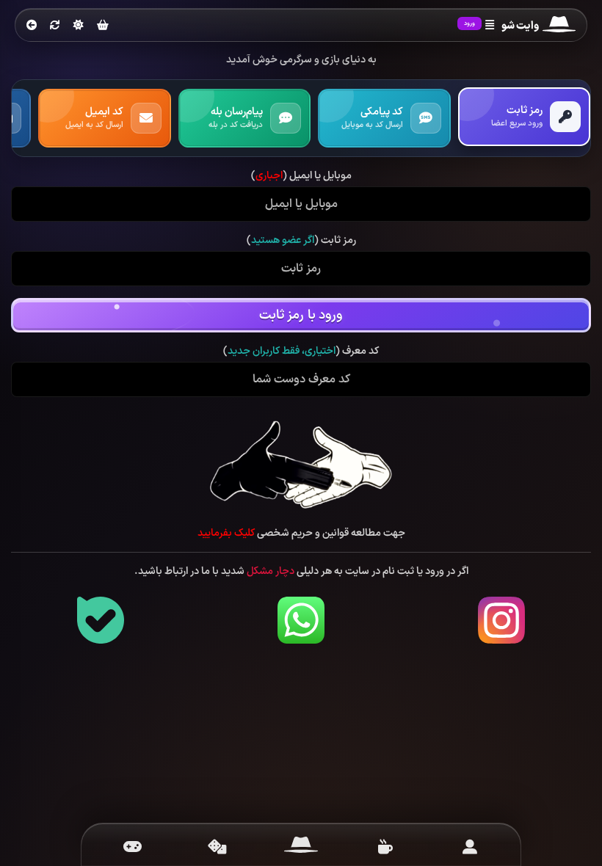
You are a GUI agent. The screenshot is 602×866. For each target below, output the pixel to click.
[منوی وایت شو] (489, 26)
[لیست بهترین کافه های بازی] (385, 847)
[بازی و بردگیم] (217, 847)
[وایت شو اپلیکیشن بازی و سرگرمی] (559, 26)
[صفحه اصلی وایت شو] (301, 847)
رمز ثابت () (301, 240)
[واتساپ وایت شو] (301, 619)
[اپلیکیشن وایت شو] (469, 847)
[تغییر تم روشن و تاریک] (78, 25)
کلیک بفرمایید (226, 533)
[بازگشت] (31, 26)
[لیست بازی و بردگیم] (132, 847)
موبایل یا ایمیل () (301, 176)
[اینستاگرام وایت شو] (501, 619)
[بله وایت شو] (100, 619)
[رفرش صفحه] (55, 26)
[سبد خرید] (103, 26)
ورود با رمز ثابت (301, 315)
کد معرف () (301, 351)
